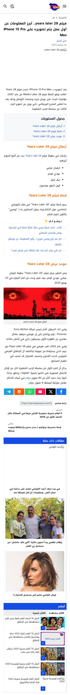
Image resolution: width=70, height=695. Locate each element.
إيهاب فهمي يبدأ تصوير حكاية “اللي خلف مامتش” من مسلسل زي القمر (34, 544)
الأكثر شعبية (39, 613)
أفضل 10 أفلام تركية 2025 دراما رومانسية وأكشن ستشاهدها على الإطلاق (24, 636)
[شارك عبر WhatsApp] (30, 392)
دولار (28, 378)
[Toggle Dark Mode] (12, 7)
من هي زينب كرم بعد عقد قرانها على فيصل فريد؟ (36, 250)
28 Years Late (33, 155)
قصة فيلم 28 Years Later (49, 131)
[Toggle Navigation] (65, 7)
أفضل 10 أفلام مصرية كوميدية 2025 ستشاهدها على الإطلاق (22, 665)
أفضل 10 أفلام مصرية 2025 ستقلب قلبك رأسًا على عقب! (23, 650)
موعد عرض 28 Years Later (49, 136)
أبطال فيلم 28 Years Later (49, 126)
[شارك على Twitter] (51, 392)
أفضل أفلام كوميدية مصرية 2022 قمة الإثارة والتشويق (23, 680)
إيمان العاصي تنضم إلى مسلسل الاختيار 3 (34, 595)
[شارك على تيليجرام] (9, 392)
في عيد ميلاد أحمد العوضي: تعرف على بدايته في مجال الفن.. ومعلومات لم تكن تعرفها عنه (34, 491)
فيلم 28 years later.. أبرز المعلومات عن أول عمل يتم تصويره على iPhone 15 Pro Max (35, 29)
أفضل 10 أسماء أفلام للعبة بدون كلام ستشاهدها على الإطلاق (22, 620)
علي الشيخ (62, 41)
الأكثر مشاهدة (56, 613)
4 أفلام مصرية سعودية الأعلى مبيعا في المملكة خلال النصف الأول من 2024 (35, 413)
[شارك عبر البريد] (40, 392)
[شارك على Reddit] (19, 392)
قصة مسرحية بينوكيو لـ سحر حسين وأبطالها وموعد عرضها (34, 427)
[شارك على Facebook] (61, 392)
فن (53, 18)
